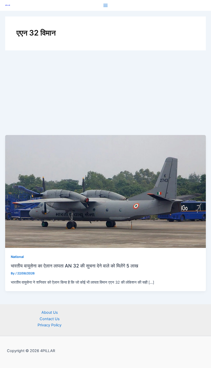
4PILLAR (7, 5)
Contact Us (50, 319)
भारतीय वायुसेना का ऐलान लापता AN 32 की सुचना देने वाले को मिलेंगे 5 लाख (74, 265)
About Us (49, 312)
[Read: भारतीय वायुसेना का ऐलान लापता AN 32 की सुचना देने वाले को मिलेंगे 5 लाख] (105, 191)
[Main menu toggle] (105, 5)
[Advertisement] (105, 96)
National (17, 257)
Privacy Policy (49, 325)
